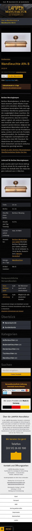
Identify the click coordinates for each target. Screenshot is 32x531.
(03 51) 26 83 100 (16, 448)
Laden (16, 520)
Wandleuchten (12, 20)
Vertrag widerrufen (16, 508)
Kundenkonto (24, 2)
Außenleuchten (10, 340)
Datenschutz (16, 516)
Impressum (16, 512)
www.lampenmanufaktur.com (16, 484)
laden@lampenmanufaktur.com (16, 482)
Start (4, 2)
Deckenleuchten (11, 349)
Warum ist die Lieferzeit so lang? (12, 88)
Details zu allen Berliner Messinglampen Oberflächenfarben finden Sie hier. (16, 151)
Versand (16, 500)
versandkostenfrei (21, 72)
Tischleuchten (10, 353)
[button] (6, 529)
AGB (16, 504)
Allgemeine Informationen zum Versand (12, 311)
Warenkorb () (13, 2)
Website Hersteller (17, 254)
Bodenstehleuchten (12, 344)
